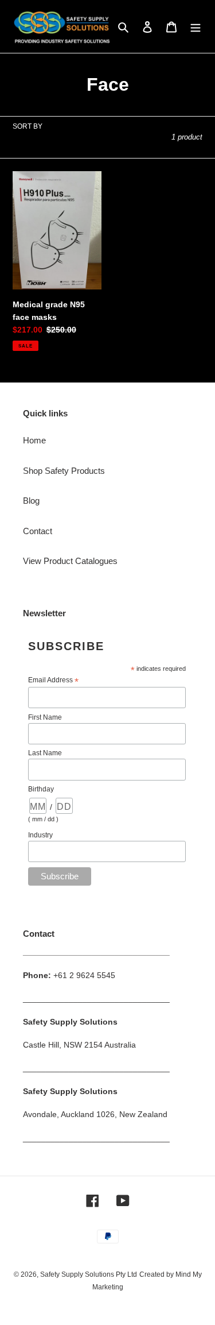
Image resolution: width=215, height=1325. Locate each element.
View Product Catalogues (70, 561)
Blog (31, 500)
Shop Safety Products (64, 471)
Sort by (27, 126)
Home (34, 440)
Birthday (41, 789)
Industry (40, 835)
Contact (37, 531)
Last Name (45, 753)
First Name (45, 717)
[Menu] (195, 26)
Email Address (53, 680)
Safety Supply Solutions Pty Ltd (88, 1274)
